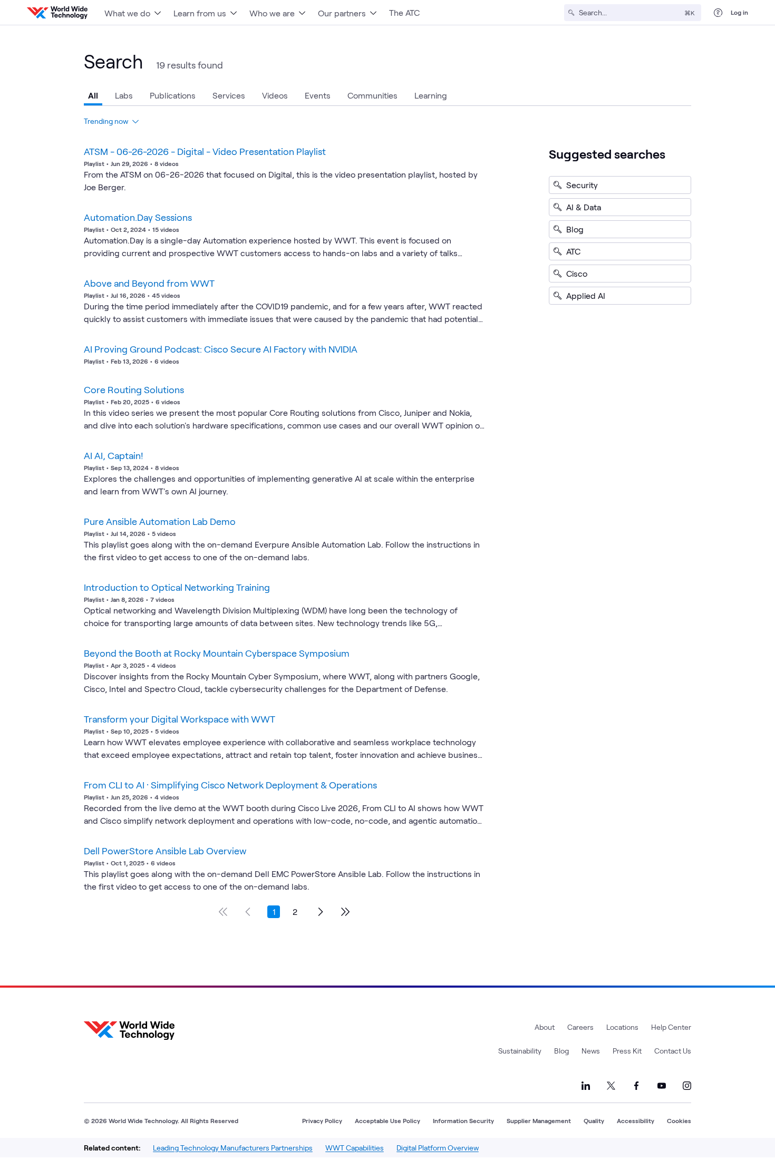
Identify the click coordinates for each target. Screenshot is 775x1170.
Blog (561, 1050)
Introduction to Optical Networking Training (177, 587)
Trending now (106, 120)
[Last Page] (345, 911)
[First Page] (223, 911)
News (591, 1050)
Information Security (463, 1120)
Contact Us (672, 1050)
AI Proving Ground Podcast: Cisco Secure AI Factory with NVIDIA (220, 349)
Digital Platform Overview (437, 1147)
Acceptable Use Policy (387, 1120)
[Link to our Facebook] (636, 1085)
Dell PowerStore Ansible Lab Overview (165, 850)
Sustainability (519, 1050)
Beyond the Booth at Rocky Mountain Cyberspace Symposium (217, 653)
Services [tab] (228, 95)
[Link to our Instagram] (687, 1085)
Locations (622, 1026)
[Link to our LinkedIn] (586, 1085)
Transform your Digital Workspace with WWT (179, 719)
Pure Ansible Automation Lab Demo (160, 521)
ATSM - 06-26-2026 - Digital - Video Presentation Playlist (205, 151)
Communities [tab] (372, 95)
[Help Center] (718, 12)
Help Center (671, 1026)
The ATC (404, 12)
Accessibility (635, 1120)
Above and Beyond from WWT (149, 283)
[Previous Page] (248, 911)
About (545, 1026)
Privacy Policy (322, 1120)
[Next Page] (320, 911)
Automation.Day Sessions (138, 217)
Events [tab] (318, 95)
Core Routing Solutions (134, 389)
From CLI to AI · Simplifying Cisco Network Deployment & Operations (230, 785)
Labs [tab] (124, 95)
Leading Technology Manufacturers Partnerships (233, 1147)
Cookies (679, 1120)
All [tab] (93, 95)
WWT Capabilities (354, 1147)
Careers (580, 1026)
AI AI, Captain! (113, 455)
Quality (594, 1120)
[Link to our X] (611, 1085)
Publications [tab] (173, 95)
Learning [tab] (430, 95)
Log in (739, 12)
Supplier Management (539, 1120)
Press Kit (627, 1050)
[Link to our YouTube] (661, 1085)
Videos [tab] (275, 95)
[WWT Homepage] (57, 12)
